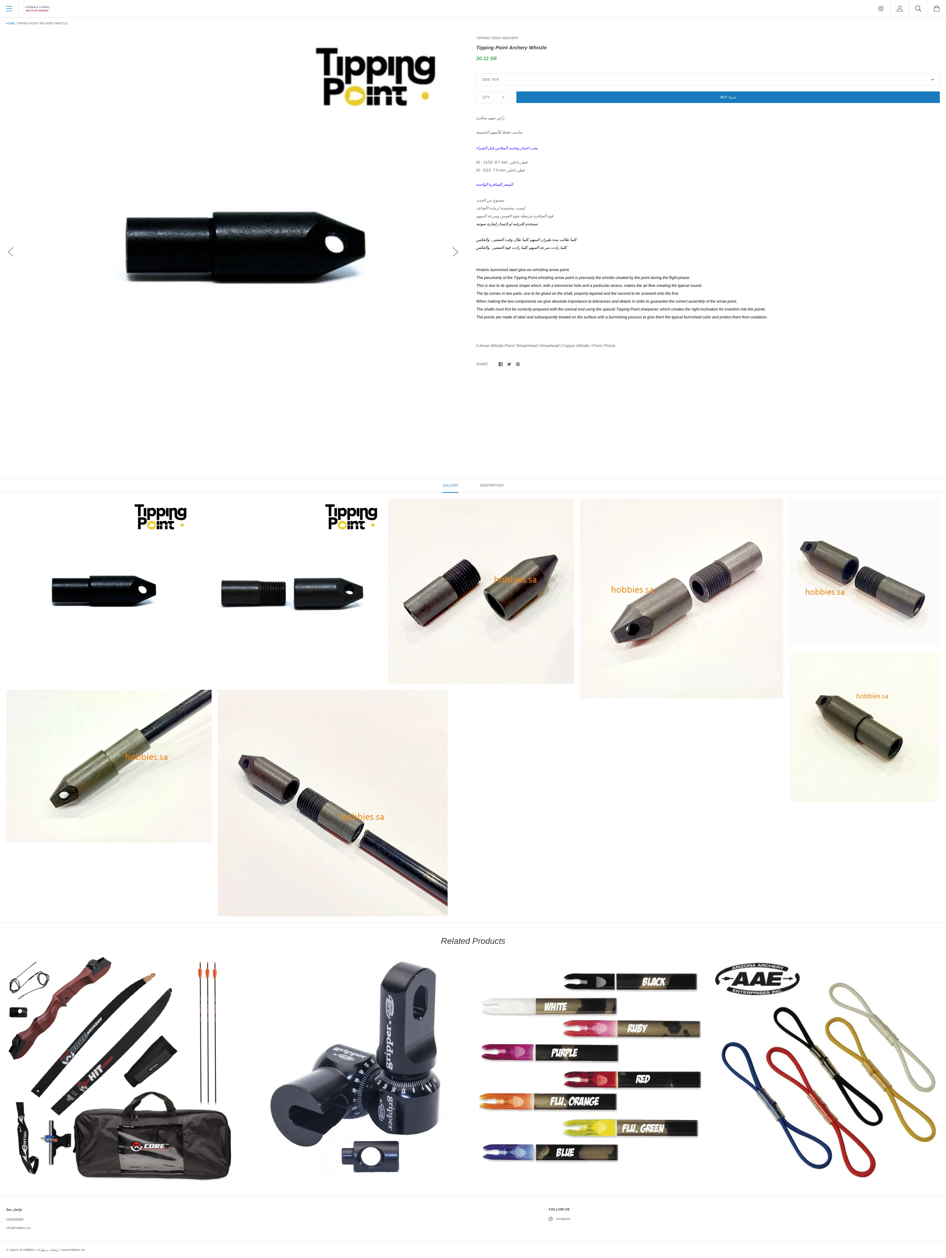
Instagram (563, 1219)
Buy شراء (728, 97)
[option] (233, 247)
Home (10, 23)
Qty (486, 97)
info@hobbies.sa (18, 1228)
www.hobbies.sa (73, 1250)
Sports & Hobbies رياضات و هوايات (34, 1250)
